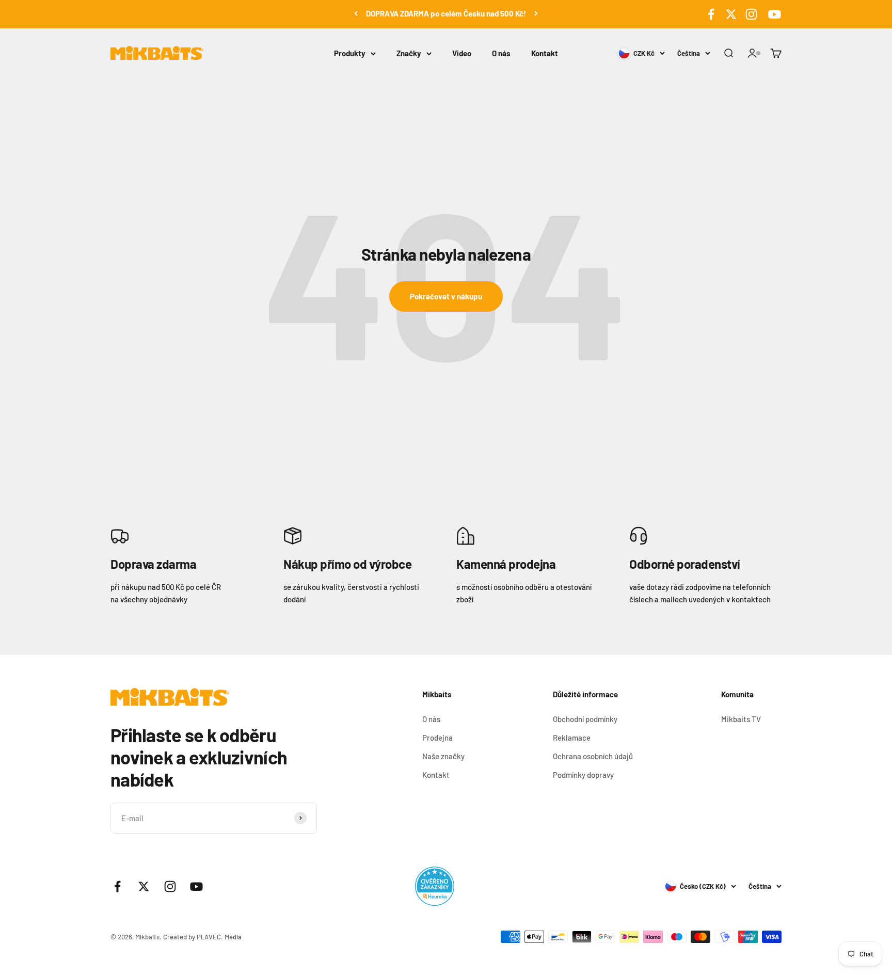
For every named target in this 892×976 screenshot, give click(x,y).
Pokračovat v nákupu (446, 296)
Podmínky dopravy (583, 774)
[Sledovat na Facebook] (711, 14)
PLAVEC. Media (219, 937)
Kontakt (544, 53)
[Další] (536, 13)
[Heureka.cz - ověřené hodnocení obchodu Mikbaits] (434, 886)
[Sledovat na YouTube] (773, 14)
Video (461, 53)
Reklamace (572, 737)
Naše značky (443, 756)
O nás (501, 53)
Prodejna (437, 737)
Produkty (349, 53)
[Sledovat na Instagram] (751, 14)
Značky (408, 53)
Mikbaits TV (741, 719)
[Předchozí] (356, 13)
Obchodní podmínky (585, 719)
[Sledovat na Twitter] (731, 14)
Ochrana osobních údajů (593, 756)
